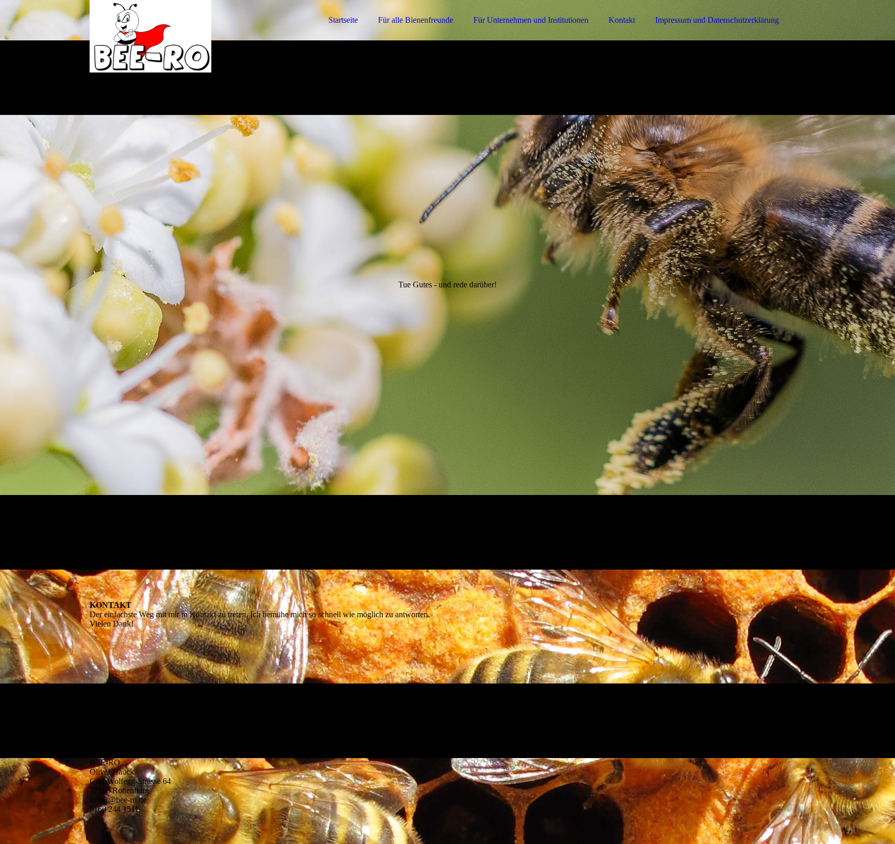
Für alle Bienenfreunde (415, 20)
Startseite (343, 20)
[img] (180, 36)
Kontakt (622, 20)
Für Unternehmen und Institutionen (530, 20)
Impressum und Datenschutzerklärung (717, 20)
